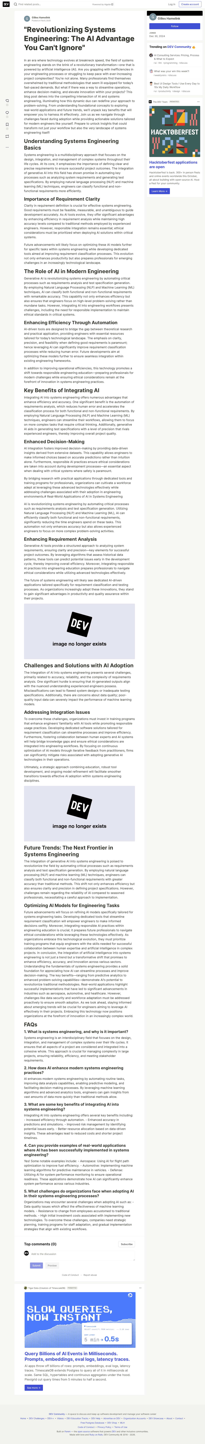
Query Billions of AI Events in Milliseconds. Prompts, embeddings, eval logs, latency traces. (77, 1356)
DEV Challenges (36, 1418)
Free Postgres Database (92, 1422)
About (169, 1418)
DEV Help (95, 1418)
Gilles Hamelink (41, 17)
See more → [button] (34, 1387)
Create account (190, 4)
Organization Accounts (134, 1418)
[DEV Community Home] (6, 4)
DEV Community (179, 47)
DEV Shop (112, 1422)
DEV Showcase (156, 1418)
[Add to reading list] (7, 126)
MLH (122, 1422)
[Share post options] (7, 147)
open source (84, 1431)
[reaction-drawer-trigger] (7, 102)
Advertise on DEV (111, 1418)
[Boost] (7, 136)
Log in (171, 4)
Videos (60, 1418)
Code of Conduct (70, 1275)
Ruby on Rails (96, 1434)
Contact (179, 1418)
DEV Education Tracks (77, 1418)
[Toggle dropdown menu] (140, 1288)
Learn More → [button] (159, 190)
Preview (52, 1265)
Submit (36, 1265)
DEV (114, 1431)
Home (23, 1418)
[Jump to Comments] (7, 114)
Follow (174, 26)
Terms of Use (120, 1427)
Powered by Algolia (101, 4)
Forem (68, 1431)
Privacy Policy (104, 1427)
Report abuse (90, 1275)
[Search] (15, 4)
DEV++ (50, 1418)
